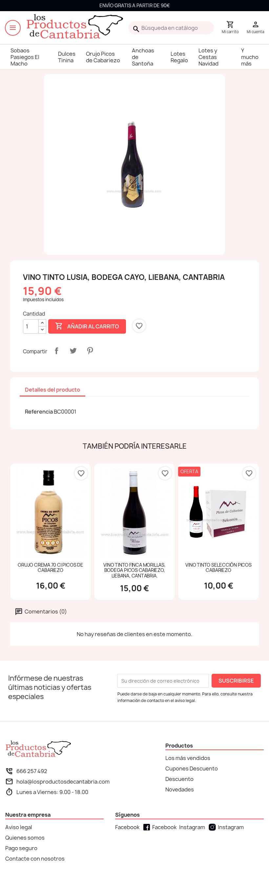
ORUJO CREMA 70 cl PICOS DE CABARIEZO (50, 568)
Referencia (39, 411)
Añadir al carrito (87, 326)
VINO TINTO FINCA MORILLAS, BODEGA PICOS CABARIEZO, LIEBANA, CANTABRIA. (134, 570)
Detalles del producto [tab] (52, 389)
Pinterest (89, 350)
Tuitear (73, 350)
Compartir (56, 350)
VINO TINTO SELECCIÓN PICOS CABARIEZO (218, 568)
